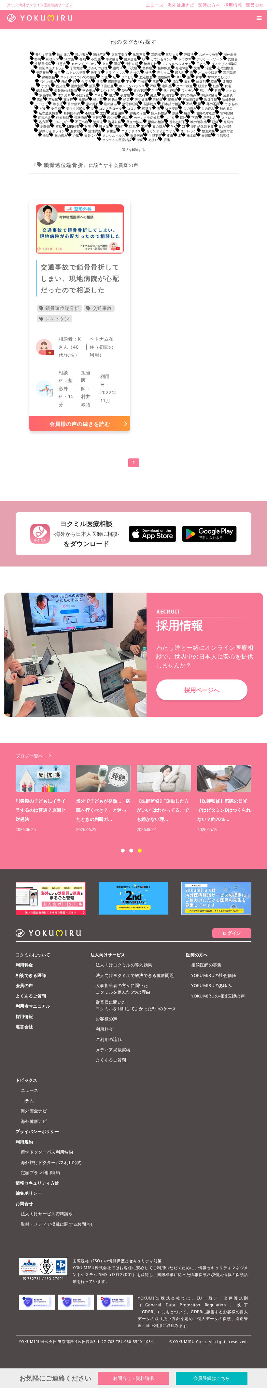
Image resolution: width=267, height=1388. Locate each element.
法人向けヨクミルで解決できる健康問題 (135, 975)
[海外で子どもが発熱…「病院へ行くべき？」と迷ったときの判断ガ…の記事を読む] (103, 778)
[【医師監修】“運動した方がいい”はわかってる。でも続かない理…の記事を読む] (164, 778)
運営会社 (24, 1026)
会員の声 (24, 985)
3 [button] (140, 851)
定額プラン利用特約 (40, 1172)
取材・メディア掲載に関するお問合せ (58, 1224)
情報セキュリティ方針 (37, 1183)
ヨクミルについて (33, 955)
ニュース (29, 1090)
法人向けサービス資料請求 (47, 1214)
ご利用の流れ (109, 1039)
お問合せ (24, 1203)
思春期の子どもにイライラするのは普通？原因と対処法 (41, 810)
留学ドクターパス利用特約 (47, 1152)
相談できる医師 (31, 975)
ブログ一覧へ (29, 755)
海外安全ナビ (34, 1111)
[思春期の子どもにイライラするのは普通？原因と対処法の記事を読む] (43, 778)
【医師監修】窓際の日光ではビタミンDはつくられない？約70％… (224, 810)
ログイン (231, 933)
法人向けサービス (108, 955)
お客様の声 (107, 1019)
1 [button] (123, 851)
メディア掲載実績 (113, 1050)
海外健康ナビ (34, 1121)
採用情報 (24, 1016)
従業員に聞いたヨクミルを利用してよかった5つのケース (136, 1005)
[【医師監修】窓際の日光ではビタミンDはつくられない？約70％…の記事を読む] (224, 778)
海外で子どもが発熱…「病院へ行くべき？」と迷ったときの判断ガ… (103, 810)
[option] (137, 799)
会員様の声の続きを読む (79, 423)
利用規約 (24, 1142)
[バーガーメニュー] (259, 18)
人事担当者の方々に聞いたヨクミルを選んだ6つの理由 (123, 988)
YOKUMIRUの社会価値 (213, 975)
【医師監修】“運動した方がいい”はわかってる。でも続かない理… (163, 810)
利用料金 (24, 965)
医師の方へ (197, 955)
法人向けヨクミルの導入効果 (124, 965)
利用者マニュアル (33, 1006)
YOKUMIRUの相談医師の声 (218, 996)
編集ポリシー (29, 1193)
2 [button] (131, 851)
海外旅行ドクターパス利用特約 (51, 1162)
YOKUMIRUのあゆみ (211, 985)
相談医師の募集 (206, 965)
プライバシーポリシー (37, 1131)
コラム (27, 1101)
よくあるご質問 (31, 996)
